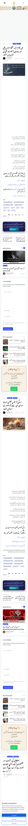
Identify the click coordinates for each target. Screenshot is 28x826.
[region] (14, 813)
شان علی (18, 207)
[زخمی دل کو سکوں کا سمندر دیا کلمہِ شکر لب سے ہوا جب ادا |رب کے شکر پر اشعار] (5, 355)
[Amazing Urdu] (14, 3)
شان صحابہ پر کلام (15, 189)
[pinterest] (16, 214)
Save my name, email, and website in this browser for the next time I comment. (14, 323)
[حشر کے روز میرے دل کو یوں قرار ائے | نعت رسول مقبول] (5, 341)
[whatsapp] (22, 214)
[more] (8, 217)
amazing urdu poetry (7, 202)
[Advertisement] (14, 27)
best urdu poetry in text (8, 205)
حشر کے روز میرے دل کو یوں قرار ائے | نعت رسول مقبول (17, 341)
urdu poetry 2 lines (18, 205)
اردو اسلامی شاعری (6, 207)
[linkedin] (19, 214)
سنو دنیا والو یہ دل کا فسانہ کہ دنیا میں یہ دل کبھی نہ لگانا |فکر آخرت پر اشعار (17, 347)
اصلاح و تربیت (9, 756)
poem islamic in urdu (18, 563)
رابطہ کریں (14, 388)
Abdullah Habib (9, 273)
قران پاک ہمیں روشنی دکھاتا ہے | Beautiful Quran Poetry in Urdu (13, 628)
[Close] (26, 802)
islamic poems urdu (19, 561)
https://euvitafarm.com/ (19, 195)
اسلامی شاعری (9, 43)
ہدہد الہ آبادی (19, 44)
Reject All (14, 823)
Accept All (14, 815)
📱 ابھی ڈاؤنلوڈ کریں (14, 229)
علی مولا (22, 207)
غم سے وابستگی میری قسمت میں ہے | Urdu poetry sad (14, 269)
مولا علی (9, 210)
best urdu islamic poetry (19, 202)
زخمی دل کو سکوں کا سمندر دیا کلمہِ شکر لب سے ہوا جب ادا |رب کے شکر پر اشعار (17, 354)
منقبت (14, 44)
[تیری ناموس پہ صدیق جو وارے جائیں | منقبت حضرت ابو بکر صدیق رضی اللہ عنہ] (5, 361)
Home (4, 43)
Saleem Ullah (9, 57)
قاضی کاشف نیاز (16, 756)
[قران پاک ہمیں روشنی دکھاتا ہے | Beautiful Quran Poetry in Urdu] (14, 615)
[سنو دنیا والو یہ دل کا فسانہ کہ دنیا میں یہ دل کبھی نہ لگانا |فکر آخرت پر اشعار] (5, 348)
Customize (14, 819)
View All (23, 336)
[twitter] (12, 214)
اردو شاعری (13, 207)
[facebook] (9, 214)
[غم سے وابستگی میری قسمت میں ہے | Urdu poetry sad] (14, 257)
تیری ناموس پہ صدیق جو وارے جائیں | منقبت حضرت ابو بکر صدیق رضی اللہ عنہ (17, 361)
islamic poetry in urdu (7, 563)
